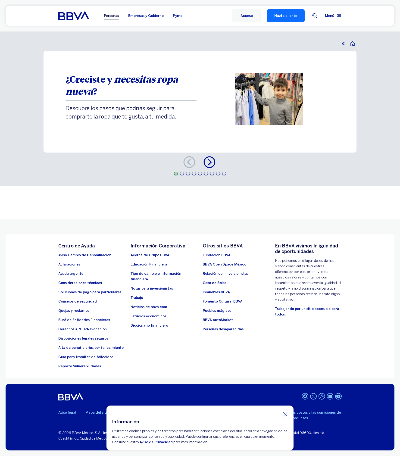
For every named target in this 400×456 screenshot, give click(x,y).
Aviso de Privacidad (156, 442)
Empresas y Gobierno (146, 16)
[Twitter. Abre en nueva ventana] (313, 396)
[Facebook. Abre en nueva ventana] (305, 396)
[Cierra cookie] (285, 414)
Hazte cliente (285, 16)
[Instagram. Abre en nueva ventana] (322, 396)
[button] (246, 15)
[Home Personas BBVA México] (73, 15)
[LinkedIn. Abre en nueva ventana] (330, 396)
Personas (111, 16)
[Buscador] (314, 15)
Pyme (177, 16)
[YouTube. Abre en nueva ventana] (338, 396)
